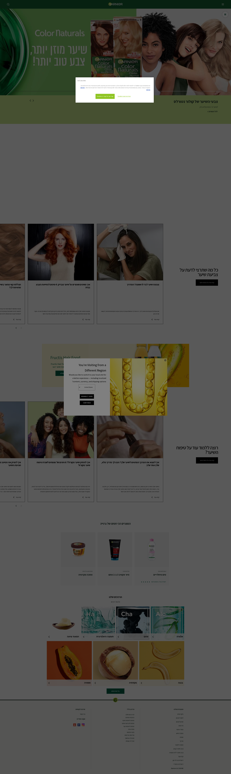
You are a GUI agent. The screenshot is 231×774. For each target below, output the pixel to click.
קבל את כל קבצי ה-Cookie (105, 96)
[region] (115, 89)
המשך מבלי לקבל (81, 80)
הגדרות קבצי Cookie (124, 96)
